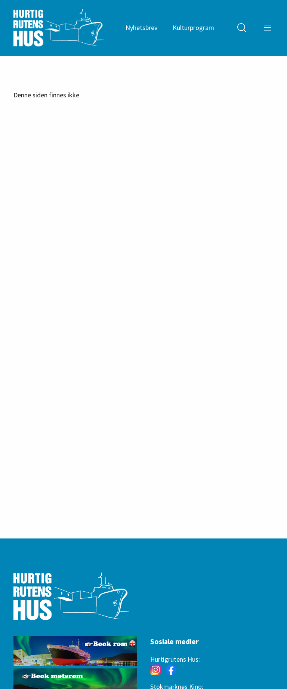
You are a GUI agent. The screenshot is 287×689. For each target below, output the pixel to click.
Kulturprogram (193, 27)
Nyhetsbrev (141, 27)
